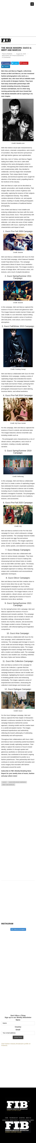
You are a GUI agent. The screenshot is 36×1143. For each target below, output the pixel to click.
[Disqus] (18, 812)
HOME (6, 1117)
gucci (4, 782)
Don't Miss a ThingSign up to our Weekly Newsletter (18, 1016)
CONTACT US (5, 1120)
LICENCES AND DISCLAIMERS (26, 1120)
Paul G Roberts (7, 54)
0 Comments (6, 57)
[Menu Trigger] (32, 4)
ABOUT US (28, 1117)
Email (18, 1030)
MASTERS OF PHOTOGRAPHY (13, 55)
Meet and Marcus (8, 784)
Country (18, 1027)
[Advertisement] (18, 18)
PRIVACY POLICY (14, 1120)
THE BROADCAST (13, 1117)
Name (18, 1020)
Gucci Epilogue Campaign (17, 782)
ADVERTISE (22, 1117)
